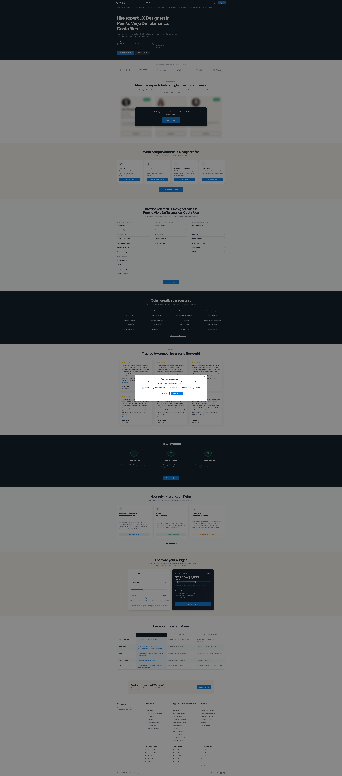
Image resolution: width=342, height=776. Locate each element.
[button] (170, 398)
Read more (181, 383)
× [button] (204, 376)
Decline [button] (164, 393)
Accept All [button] (176, 393)
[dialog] (171, 388)
